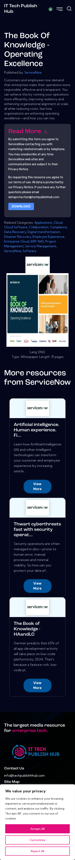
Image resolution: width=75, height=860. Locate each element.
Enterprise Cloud (16, 241)
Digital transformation (44, 232)
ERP (33, 241)
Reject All (37, 851)
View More (37, 486)
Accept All (37, 829)
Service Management (40, 246)
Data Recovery (15, 232)
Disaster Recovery (17, 237)
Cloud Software (16, 227)
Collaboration (39, 227)
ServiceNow (33, 72)
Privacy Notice (23, 187)
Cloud (58, 223)
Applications (43, 223)
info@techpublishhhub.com (24, 775)
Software (29, 251)
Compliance (58, 227)
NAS (41, 241)
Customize (37, 840)
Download (21, 206)
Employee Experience (48, 237)
